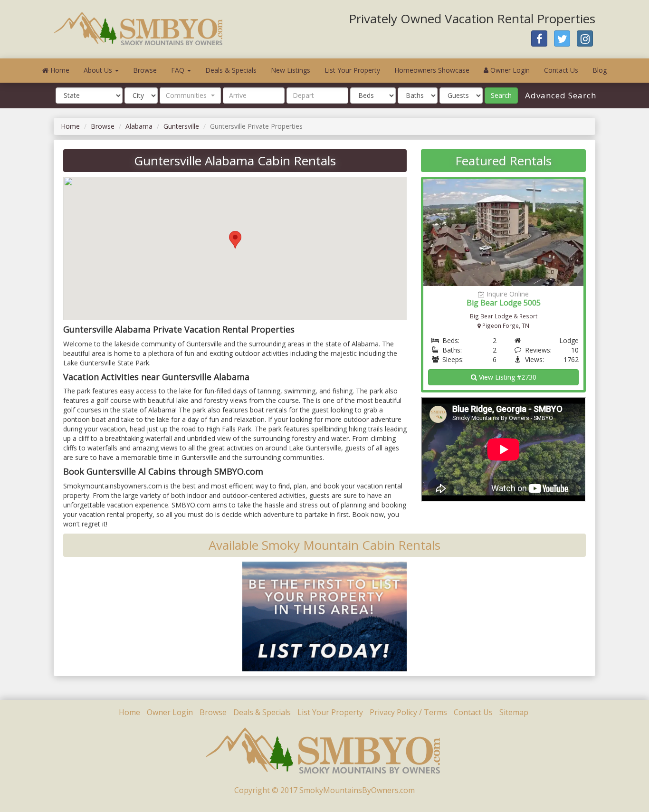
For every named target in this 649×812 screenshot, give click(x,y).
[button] (190, 95)
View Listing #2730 (506, 377)
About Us (99, 70)
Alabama (139, 126)
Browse (145, 70)
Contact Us (561, 70)
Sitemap (513, 712)
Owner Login (509, 70)
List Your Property (352, 70)
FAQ (178, 70)
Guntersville (181, 126)
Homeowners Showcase (431, 70)
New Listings (290, 70)
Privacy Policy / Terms (408, 712)
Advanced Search (559, 95)
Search (501, 95)
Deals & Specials (231, 70)
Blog (599, 70)
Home (58, 70)
